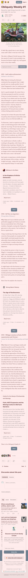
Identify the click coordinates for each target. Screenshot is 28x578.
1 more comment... (6, 492)
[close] (23, 527)
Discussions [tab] (13, 499)
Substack (6, 574)
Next (23, 466)
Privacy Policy (19, 564)
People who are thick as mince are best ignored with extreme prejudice (9, 521)
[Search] (25, 499)
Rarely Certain (8, 15)
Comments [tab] (5, 477)
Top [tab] (3, 499)
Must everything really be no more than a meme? (9, 508)
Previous (6, 466)
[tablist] (8, 477)
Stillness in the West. (7, 76)
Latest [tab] (7, 499)
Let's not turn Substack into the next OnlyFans (9, 518)
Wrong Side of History (7, 216)
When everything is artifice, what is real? (8, 505)
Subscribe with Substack (15, 558)
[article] (14, 508)
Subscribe (19, 2)
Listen (24, 15)
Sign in (24, 2)
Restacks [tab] (11, 477)
